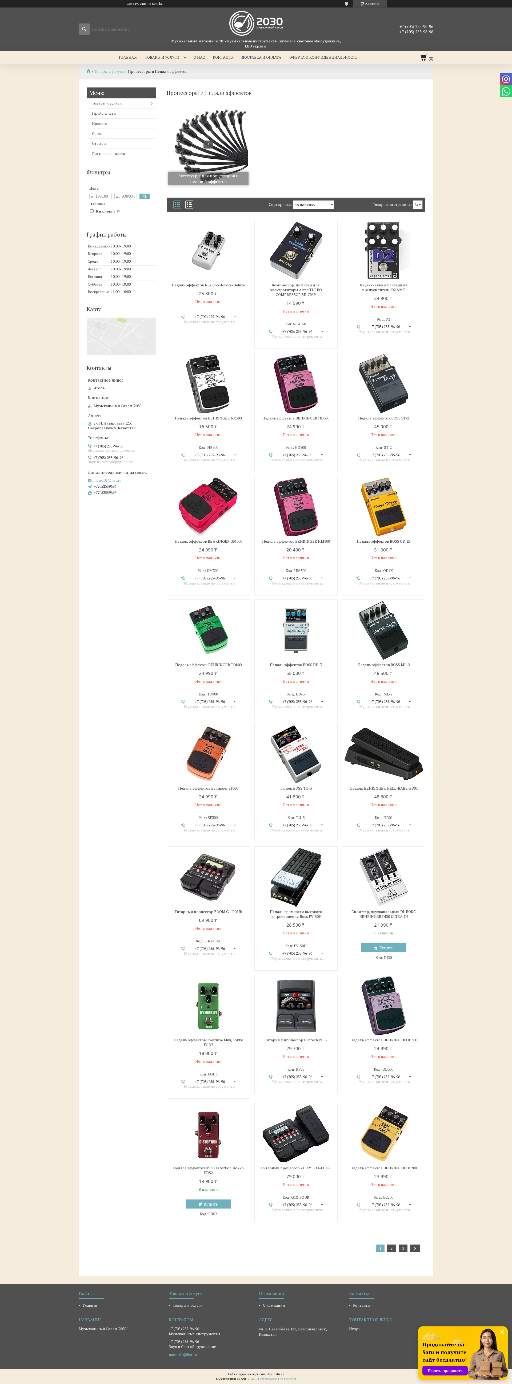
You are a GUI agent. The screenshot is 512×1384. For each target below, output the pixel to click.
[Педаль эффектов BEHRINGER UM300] (208, 507)
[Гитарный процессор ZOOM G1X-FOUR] (296, 1133)
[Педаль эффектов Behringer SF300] (208, 754)
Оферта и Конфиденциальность (323, 57)
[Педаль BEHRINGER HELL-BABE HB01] (383, 754)
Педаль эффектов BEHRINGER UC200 (383, 1168)
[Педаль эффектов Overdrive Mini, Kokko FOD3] (208, 1005)
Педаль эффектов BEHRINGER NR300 (208, 418)
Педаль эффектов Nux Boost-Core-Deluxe (208, 285)
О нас (199, 57)
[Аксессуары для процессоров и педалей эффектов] (208, 145)
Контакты (223, 57)
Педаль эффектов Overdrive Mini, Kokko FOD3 (208, 1042)
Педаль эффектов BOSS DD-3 (296, 664)
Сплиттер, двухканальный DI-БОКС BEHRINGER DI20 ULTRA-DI (383, 914)
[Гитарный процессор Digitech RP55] (296, 1005)
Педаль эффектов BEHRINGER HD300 (295, 418)
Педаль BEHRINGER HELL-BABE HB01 (384, 788)
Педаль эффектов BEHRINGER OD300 (383, 1040)
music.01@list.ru (107, 480)
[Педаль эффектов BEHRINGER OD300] (383, 1005)
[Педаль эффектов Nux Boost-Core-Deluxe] (208, 250)
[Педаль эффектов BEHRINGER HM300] (296, 507)
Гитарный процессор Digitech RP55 (296, 1040)
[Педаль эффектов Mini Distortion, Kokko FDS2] (208, 1133)
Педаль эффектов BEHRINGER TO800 (208, 664)
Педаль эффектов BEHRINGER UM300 (208, 541)
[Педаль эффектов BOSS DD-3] (296, 630)
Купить (386, 947)
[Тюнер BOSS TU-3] (296, 754)
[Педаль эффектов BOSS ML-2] (383, 630)
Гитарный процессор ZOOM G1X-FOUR (296, 1168)
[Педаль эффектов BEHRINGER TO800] (208, 630)
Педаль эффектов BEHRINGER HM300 (296, 541)
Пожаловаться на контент (277, 1379)
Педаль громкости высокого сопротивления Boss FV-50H (296, 914)
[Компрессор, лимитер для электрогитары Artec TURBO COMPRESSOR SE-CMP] (296, 250)
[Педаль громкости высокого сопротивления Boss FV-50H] (296, 877)
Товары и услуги (162, 57)
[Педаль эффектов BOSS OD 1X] (383, 507)
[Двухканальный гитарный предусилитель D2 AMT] (383, 250)
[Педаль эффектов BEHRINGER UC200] (383, 1133)
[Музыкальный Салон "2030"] (256, 23)
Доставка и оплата (261, 57)
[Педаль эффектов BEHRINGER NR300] (208, 383)
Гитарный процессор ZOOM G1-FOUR (208, 911)
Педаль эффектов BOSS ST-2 (383, 418)
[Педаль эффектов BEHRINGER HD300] (296, 383)
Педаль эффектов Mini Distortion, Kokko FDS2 (208, 1170)
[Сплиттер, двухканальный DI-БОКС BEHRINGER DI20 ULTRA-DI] (383, 877)
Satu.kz (279, 1374)
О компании (274, 1305)
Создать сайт (136, 4)
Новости (99, 123)
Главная (128, 57)
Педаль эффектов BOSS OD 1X (383, 541)
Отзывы (99, 143)
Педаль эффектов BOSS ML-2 (384, 664)
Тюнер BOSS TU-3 (296, 788)
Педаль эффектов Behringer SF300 (208, 788)
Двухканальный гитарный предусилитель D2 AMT (384, 287)
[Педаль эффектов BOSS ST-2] (383, 383)
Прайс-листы (104, 113)
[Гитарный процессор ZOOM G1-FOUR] (208, 877)
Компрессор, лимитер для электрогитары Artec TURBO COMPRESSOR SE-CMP (296, 290)
